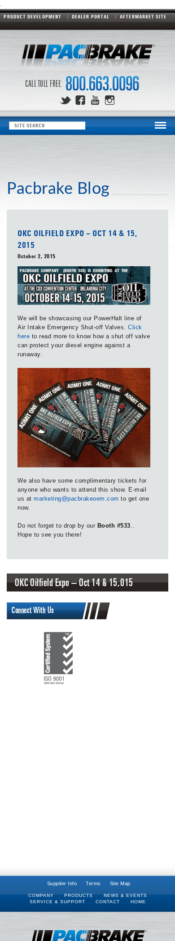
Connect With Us (33, 610)
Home (138, 901)
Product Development (32, 16)
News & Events (125, 895)
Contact (108, 901)
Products (78, 895)
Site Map (120, 883)
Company (41, 895)
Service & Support (57, 901)
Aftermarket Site (143, 16)
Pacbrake (87, 58)
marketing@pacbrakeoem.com (76, 498)
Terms (93, 883)
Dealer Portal (90, 16)
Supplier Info (62, 883)
